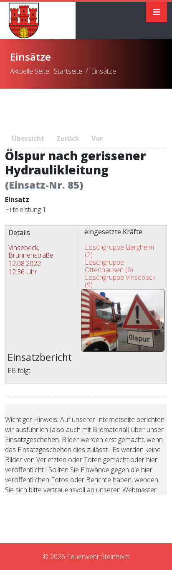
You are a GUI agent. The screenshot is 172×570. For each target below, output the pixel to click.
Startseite (68, 71)
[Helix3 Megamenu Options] (156, 12)
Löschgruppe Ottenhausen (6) (109, 266)
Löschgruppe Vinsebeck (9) (120, 281)
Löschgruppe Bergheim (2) (119, 251)
